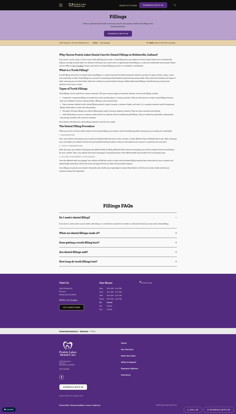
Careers (88, 405)
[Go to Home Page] (77, 5)
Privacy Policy (64, 405)
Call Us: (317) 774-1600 (128, 5)
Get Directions (71, 307)
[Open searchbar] (175, 5)
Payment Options (129, 368)
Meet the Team (128, 356)
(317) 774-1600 (105, 43)
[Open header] (61, 5)
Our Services (127, 349)
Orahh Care (96, 405)
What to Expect (128, 362)
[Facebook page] (61, 377)
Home (124, 343)
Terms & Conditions (77, 405)
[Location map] (158, 301)
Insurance (126, 375)
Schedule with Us (153, 5)
